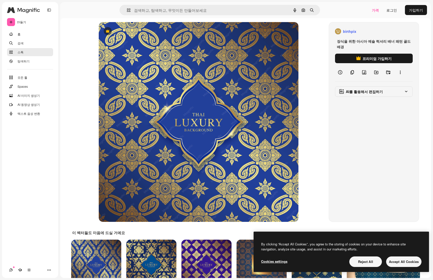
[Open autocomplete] (127, 10)
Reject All (365, 261)
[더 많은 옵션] (400, 72)
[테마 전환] (29, 270)
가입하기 (416, 10)
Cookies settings (274, 261)
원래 (127, 31)
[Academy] (20, 270)
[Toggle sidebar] (49, 10)
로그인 (391, 10)
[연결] (11, 270)
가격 (375, 10)
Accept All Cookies (404, 261)
